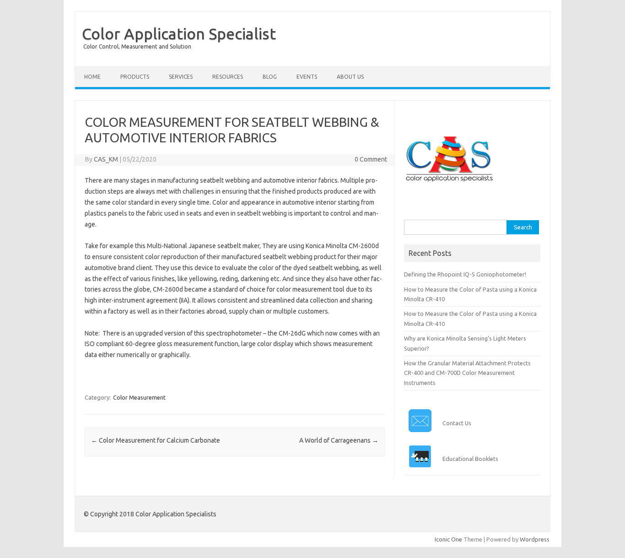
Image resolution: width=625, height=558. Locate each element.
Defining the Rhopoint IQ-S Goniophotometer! (465, 274)
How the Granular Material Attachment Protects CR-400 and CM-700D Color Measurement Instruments (467, 373)
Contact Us (456, 423)
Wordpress (535, 539)
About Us (350, 77)
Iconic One (448, 539)
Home (92, 77)
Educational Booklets (470, 458)
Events (306, 77)
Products (134, 77)
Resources (227, 77)
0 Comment (371, 159)
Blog (270, 77)
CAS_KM (106, 159)
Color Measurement (139, 397)
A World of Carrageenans (338, 440)
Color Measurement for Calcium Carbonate (155, 440)
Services (181, 77)
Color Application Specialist (179, 33)
